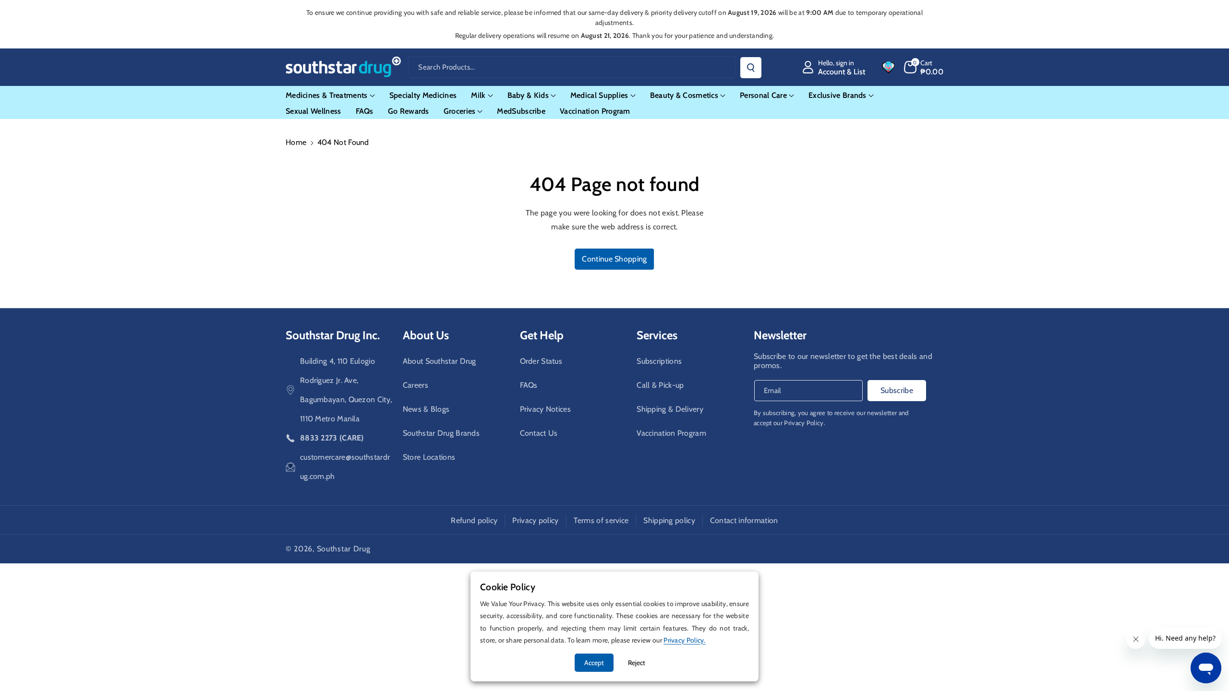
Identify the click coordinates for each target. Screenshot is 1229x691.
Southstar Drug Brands (441, 433)
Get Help (542, 335)
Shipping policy (669, 520)
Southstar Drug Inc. (333, 335)
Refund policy (474, 520)
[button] (924, 67)
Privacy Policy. (804, 423)
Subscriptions (659, 361)
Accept (594, 662)
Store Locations (429, 457)
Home (296, 142)
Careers (415, 385)
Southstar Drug (344, 548)
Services (657, 335)
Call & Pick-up (660, 385)
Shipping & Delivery (670, 409)
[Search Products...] (750, 67)
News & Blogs (426, 409)
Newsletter (780, 335)
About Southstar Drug (439, 361)
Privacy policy (535, 520)
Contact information (744, 520)
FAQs (529, 385)
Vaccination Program (671, 433)
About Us (426, 335)
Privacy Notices (545, 409)
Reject (636, 662)
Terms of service (601, 520)
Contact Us (539, 433)
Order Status (541, 361)
